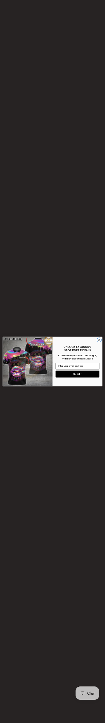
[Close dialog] (99, 340)
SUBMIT (78, 374)
